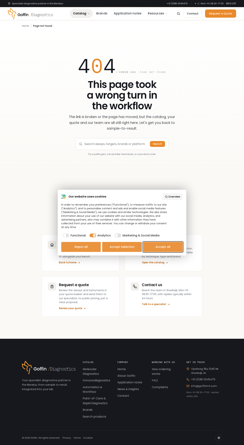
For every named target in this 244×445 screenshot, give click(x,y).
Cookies (88, 437)
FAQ (155, 380)
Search (157, 144)
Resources (156, 13)
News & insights (128, 389)
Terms (77, 437)
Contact (123, 396)
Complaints (160, 387)
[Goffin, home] (30, 13)
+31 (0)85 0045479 (177, 3)
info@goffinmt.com (204, 386)
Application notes (127, 13)
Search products (94, 417)
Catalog (79, 13)
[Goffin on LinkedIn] (219, 438)
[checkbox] (73, 235)
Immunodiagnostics (96, 380)
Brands (101, 13)
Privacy (67, 437)
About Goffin (126, 376)
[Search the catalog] (178, 13)
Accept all (163, 247)
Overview (174, 196)
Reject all (81, 247)
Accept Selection (122, 247)
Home (25, 26)
